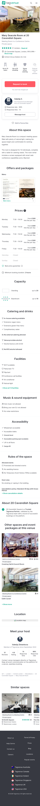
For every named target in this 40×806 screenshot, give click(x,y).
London (8, 674)
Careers (10, 754)
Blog (29, 748)
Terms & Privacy (29, 737)
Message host (20, 114)
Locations (29, 754)
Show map (8, 53)
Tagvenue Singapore (23, 780)
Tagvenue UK (20, 785)
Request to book (20, 84)
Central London (18, 674)
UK (3, 674)
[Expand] (36, 3)
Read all (24, 48)
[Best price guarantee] (22, 266)
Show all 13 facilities (11, 388)
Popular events (29, 760)
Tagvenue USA (21, 789)
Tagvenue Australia (22, 767)
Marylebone (29, 674)
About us (10, 738)
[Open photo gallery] (20, 19)
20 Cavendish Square (24, 503)
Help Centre (10, 743)
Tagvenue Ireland (22, 776)
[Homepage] (10, 3)
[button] (31, 3)
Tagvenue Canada (22, 771)
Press (30, 743)
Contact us (10, 749)
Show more (7, 604)
